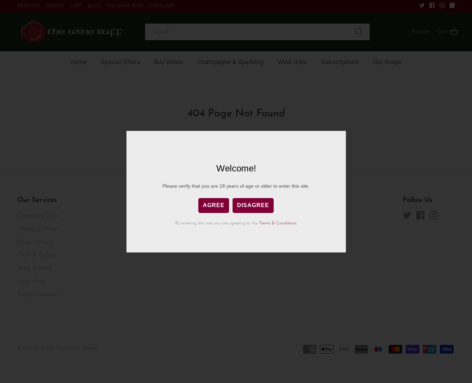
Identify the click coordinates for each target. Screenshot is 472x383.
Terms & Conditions (277, 223)
